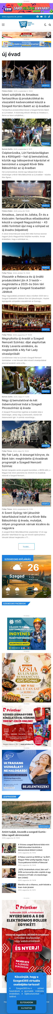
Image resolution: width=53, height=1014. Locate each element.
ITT (42, 994)
